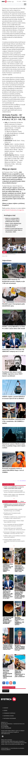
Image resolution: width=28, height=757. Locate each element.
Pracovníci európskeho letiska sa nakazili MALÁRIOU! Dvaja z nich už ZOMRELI (13, 510)
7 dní (18, 501)
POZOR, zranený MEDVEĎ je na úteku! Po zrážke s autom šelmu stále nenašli (14, 487)
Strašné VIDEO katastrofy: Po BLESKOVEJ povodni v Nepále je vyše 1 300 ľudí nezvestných (14, 529)
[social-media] (2, 736)
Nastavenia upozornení (10, 718)
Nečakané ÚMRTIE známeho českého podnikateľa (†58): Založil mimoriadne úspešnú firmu (14, 541)
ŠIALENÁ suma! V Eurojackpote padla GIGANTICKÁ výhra (12, 513)
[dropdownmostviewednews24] (14, 546)
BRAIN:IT (9, 749)
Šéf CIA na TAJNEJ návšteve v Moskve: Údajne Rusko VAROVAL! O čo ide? (14, 521)
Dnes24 (7, 210)
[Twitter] (7, 683)
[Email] (10, 683)
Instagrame (20, 210)
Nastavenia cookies (9, 715)
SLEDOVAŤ (6, 691)
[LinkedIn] (14, 683)
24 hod (22, 501)
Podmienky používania (9, 713)
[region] (13, 2)
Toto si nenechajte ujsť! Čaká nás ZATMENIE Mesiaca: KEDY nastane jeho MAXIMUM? (13, 525)
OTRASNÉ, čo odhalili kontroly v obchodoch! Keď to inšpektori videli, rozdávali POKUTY (14, 517)
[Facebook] (3, 683)
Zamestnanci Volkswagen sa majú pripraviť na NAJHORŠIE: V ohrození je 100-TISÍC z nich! (14, 532)
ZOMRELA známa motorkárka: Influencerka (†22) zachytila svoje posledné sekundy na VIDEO (14, 505)
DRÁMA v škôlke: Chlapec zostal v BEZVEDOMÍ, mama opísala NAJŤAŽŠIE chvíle (14, 495)
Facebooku (13, 210)
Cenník (5, 710)
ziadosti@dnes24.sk (5, 733)
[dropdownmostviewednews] (14, 499)
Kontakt (6, 708)
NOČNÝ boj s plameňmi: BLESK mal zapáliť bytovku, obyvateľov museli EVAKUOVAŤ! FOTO (14, 491)
